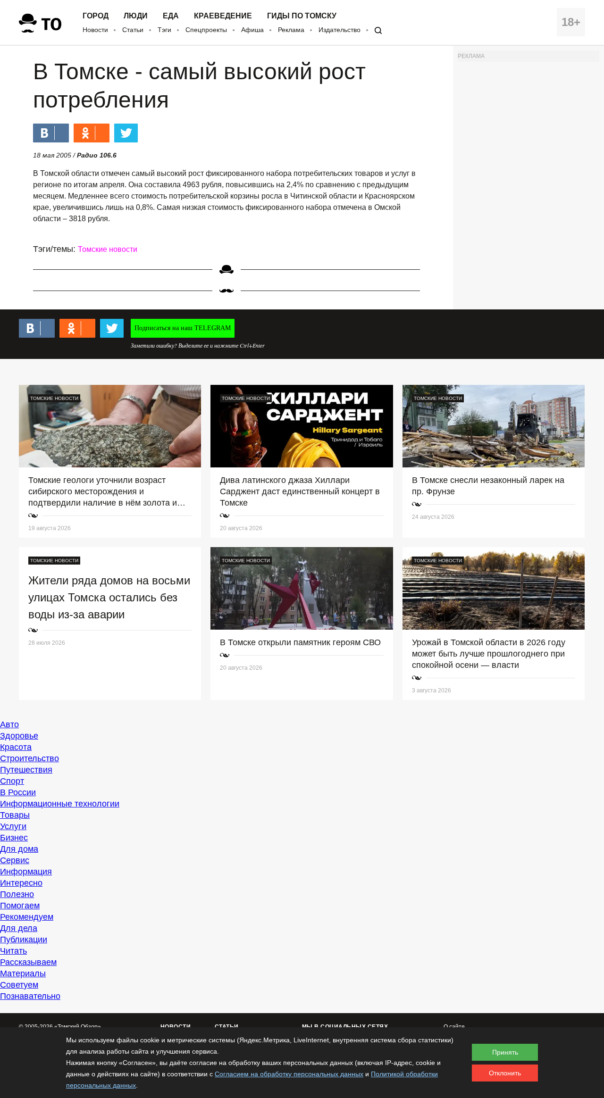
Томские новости (107, 249)
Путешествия (26, 769)
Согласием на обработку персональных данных (289, 1074)
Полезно (17, 894)
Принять (505, 1052)
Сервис (14, 860)
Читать (13, 951)
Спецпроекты (206, 29)
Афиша (252, 29)
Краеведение (223, 16)
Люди (136, 16)
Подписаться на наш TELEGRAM (182, 328)
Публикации (23, 939)
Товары (15, 815)
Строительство (29, 758)
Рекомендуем (26, 917)
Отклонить (505, 1073)
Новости (95, 29)
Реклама (291, 29)
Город (96, 16)
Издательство (340, 29)
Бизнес (14, 837)
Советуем (19, 985)
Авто (9, 724)
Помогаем (20, 905)
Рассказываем (28, 962)
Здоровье (19, 735)
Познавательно (30, 996)
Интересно (21, 883)
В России (18, 792)
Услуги (13, 826)
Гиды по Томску (301, 16)
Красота (16, 747)
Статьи (132, 29)
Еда (171, 16)
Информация (26, 871)
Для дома (19, 849)
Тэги (164, 29)
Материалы (23, 973)
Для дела (18, 928)
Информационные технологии (59, 803)
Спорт (12, 781)
